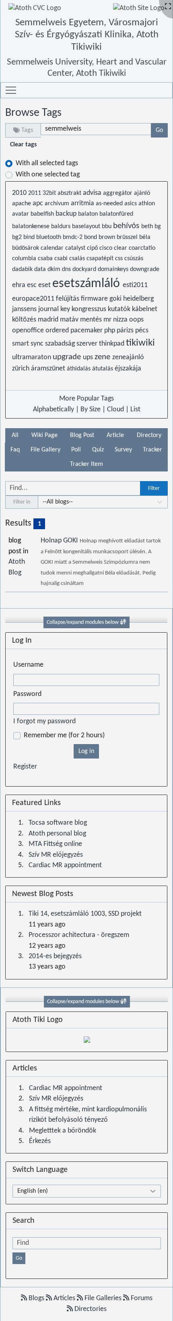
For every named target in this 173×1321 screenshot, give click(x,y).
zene (103, 357)
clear (121, 248)
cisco (106, 248)
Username (28, 665)
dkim (54, 269)
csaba (46, 258)
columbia (25, 258)
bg (157, 226)
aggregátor (118, 193)
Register (25, 766)
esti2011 (135, 285)
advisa (93, 193)
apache (22, 203)
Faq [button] (15, 450)
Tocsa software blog (58, 822)
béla (144, 237)
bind (29, 237)
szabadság (60, 343)
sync (38, 343)
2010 (20, 193)
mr (108, 319)
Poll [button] (76, 450)
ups (89, 357)
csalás (77, 258)
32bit (50, 193)
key (66, 309)
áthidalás (79, 369)
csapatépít (100, 258)
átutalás (103, 369)
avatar (21, 214)
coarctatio (142, 248)
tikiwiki (140, 343)
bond (91, 237)
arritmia (83, 203)
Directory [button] (149, 435)
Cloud (115, 409)
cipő (93, 248)
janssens (25, 309)
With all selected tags (47, 163)
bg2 (17, 237)
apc (39, 203)
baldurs (61, 226)
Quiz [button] (98, 450)
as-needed (110, 203)
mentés (91, 319)
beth (147, 226)
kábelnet (144, 309)
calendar (53, 248)
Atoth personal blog (57, 833)
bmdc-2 (73, 237)
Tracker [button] (152, 450)
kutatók (120, 309)
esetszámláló (87, 283)
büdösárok (26, 248)
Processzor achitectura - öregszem (79, 935)
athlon (146, 203)
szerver (87, 343)
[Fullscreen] (168, 7)
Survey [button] (123, 450)
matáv (70, 319)
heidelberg (138, 298)
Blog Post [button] (82, 435)
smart (21, 343)
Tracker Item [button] (86, 464)
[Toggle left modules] (123, 622)
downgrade (144, 269)
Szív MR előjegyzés (56, 855)
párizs (126, 330)
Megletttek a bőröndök (62, 1130)
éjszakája (128, 368)
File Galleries (103, 1298)
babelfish (43, 214)
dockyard (85, 269)
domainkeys (114, 269)
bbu (107, 226)
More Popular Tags (86, 398)
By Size (90, 409)
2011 (35, 193)
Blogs (36, 1298)
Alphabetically (53, 409)
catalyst (76, 248)
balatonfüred (116, 214)
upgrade (68, 357)
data (40, 269)
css (119, 258)
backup (67, 213)
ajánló (142, 193)
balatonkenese (31, 226)
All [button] (15, 435)
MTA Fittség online (55, 844)
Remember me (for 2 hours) (64, 735)
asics (131, 203)
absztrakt (70, 193)
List (135, 409)
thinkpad (112, 343)
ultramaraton (32, 357)
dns (67, 269)
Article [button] (115, 435)
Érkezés (40, 1141)
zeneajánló (128, 357)
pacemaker (87, 330)
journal (49, 309)
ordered (57, 330)
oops (136, 319)
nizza (121, 319)
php (110, 330)
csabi (61, 258)
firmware (95, 298)
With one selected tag (48, 174)
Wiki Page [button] (44, 435)
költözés (25, 319)
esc (32, 285)
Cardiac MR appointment (65, 865)
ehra (19, 285)
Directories (90, 1309)
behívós (127, 226)
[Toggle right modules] (123, 1002)
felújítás (68, 298)
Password (27, 694)
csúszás (133, 258)
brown (108, 237)
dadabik (23, 269)
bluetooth (49, 237)
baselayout (87, 226)
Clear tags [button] (23, 145)
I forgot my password (44, 721)
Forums (140, 1298)
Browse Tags (33, 113)
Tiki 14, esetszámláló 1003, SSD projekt (85, 913)
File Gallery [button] (45, 450)
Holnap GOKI (60, 540)
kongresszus (90, 309)
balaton (88, 214)
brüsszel (128, 237)
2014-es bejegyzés (55, 956)
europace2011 (34, 298)
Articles (64, 1298)
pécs (141, 330)
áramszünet (49, 368)
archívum (58, 203)
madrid (49, 319)
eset (45, 285)
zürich (21, 368)
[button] (11, 90)
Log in (86, 751)
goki (116, 298)
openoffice (28, 330)
